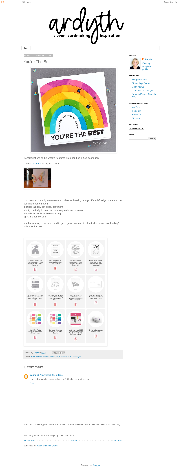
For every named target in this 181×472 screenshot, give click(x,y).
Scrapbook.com (139, 80)
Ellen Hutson (36, 356)
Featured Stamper (50, 356)
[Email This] (53, 352)
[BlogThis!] (56, 352)
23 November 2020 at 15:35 (50, 375)
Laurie (33, 375)
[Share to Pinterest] (63, 352)
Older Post (117, 440)
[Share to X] (58, 352)
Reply (33, 383)
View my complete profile (146, 66)
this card (36, 163)
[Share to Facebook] (61, 352)
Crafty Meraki (138, 87)
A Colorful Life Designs (142, 90)
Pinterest (136, 118)
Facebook (136, 114)
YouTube (136, 107)
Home (25, 48)
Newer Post (29, 440)
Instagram (136, 111)
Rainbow (62, 356)
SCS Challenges (74, 356)
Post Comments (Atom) (47, 446)
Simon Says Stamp (141, 83)
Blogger (96, 465)
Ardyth (148, 59)
